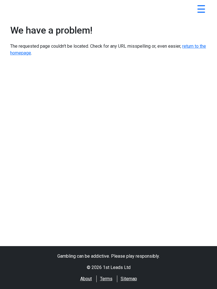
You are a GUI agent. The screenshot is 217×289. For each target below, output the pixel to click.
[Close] (201, 10)
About (86, 278)
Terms (106, 278)
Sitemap (129, 278)
